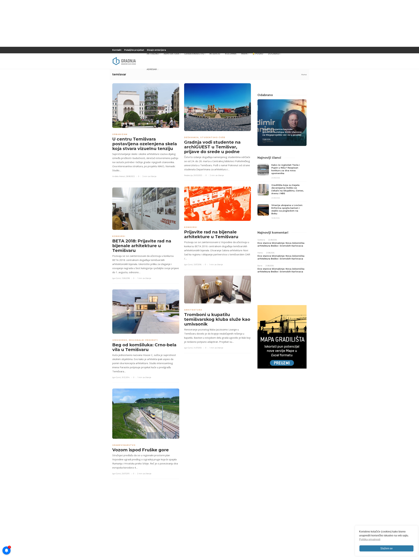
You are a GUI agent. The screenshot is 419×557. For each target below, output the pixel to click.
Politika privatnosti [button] (369, 539)
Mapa (244, 54)
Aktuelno (153, 54)
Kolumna (230, 54)
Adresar (152, 69)
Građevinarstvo (194, 54)
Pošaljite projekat (134, 50)
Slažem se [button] (386, 548)
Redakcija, (188, 175)
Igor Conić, (116, 278)
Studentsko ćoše (212, 137)
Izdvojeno (119, 340)
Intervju (214, 54)
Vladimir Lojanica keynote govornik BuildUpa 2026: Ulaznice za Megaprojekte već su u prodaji (282, 132)
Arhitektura (171, 54)
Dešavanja (191, 137)
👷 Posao (257, 54)
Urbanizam (120, 134)
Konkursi (118, 236)
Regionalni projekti (143, 340)
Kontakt (116, 50)
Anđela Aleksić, (119, 176)
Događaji (274, 54)
